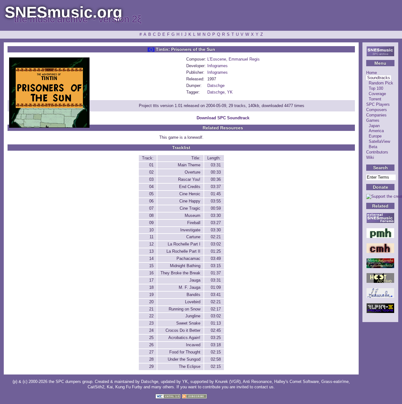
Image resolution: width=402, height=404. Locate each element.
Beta (373, 146)
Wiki (370, 157)
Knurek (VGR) (228, 381)
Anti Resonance (257, 381)
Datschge (216, 85)
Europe (375, 136)
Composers (376, 109)
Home (371, 72)
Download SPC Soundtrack (223, 118)
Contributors (377, 152)
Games (372, 120)
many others (162, 387)
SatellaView (379, 141)
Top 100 (376, 88)
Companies (376, 115)
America (376, 130)
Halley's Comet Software (296, 381)
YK (230, 92)
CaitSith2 (96, 387)
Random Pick (381, 83)
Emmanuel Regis (244, 59)
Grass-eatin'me (335, 381)
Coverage (377, 93)
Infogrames (217, 65)
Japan (374, 125)
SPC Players (378, 104)
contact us (264, 387)
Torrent (375, 99)
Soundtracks (378, 77)
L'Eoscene (216, 59)
